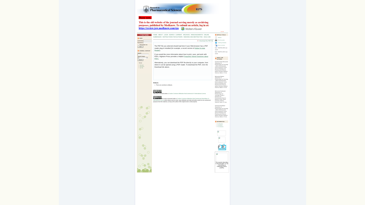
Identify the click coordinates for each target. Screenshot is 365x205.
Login (166, 34)
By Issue (142, 65)
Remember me (143, 44)
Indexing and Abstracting (193, 37)
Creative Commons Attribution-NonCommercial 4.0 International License (187, 93)
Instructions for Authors (172, 37)
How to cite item (221, 45)
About (160, 34)
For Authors (219, 125)
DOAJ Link (207, 37)
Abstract (219, 37)
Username (140, 40)
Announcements (197, 34)
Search (139, 53)
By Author (142, 66)
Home (155, 34)
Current (179, 34)
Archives (186, 34)
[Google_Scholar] (221, 135)
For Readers (220, 123)
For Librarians (220, 126)
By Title (141, 67)
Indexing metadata (222, 42)
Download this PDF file (206, 41)
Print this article (221, 40)
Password (140, 42)
